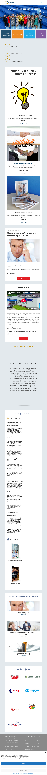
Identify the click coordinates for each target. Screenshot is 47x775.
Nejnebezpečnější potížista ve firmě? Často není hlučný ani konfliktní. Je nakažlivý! (14, 424)
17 (29, 405)
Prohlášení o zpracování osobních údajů (26, 773)
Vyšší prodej (27, 743)
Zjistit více (23, 614)
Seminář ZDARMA (23, 278)
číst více (8, 437)
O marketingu (33, 746)
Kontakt (38, 748)
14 (26, 405)
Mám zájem (23, 173)
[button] (45, 752)
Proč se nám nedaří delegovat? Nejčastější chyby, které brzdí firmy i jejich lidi (14, 443)
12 (24, 405)
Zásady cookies (16, 773)
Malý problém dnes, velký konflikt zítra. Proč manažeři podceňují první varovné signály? (15, 480)
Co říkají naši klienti (23, 346)
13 (25, 405)
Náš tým (38, 745)
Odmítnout (23, 766)
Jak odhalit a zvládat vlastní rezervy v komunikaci (23, 633)
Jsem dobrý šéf (23, 612)
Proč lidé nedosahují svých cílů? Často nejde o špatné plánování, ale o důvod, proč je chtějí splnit (14, 466)
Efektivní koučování (15, 583)
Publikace (14, 539)
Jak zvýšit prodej (23, 654)
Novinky (38, 743)
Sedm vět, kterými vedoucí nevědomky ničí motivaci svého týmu (14, 496)
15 (27, 405)
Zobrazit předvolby (23, 770)
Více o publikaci (23, 222)
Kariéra (38, 746)
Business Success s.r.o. (38, 740)
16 (28, 405)
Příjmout (23, 763)
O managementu (33, 742)
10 (22, 405)
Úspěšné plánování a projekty (15, 560)
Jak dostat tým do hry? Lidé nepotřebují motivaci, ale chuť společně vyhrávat (14, 514)
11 (23, 405)
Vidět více (22, 339)
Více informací (23, 123)
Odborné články (16, 418)
